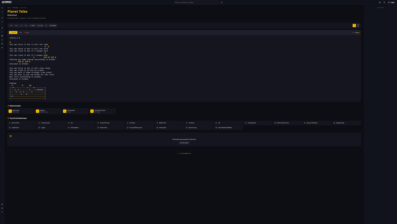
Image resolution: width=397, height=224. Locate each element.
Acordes (14, 32)
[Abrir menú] (380, 2)
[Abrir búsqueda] (384, 2)
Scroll (33, 25)
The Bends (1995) (13, 18)
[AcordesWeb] (9, 2)
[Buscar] (221, 2)
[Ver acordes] (2, 43)
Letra (20, 32)
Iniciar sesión (184, 143)
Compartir (53, 25)
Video (27, 32)
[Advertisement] (380, 40)
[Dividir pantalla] (2, 47)
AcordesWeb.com (186, 153)
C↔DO (41, 25)
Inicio (8, 7)
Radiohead (15, 7)
